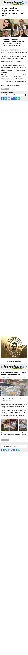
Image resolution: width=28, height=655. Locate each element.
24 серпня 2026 (4, 377)
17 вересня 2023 (4, 17)
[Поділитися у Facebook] (2, 98)
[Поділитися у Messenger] (15, 98)
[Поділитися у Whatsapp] (19, 98)
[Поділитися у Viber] (12, 98)
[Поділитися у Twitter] (5, 98)
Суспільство (5, 88)
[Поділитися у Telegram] (9, 98)
